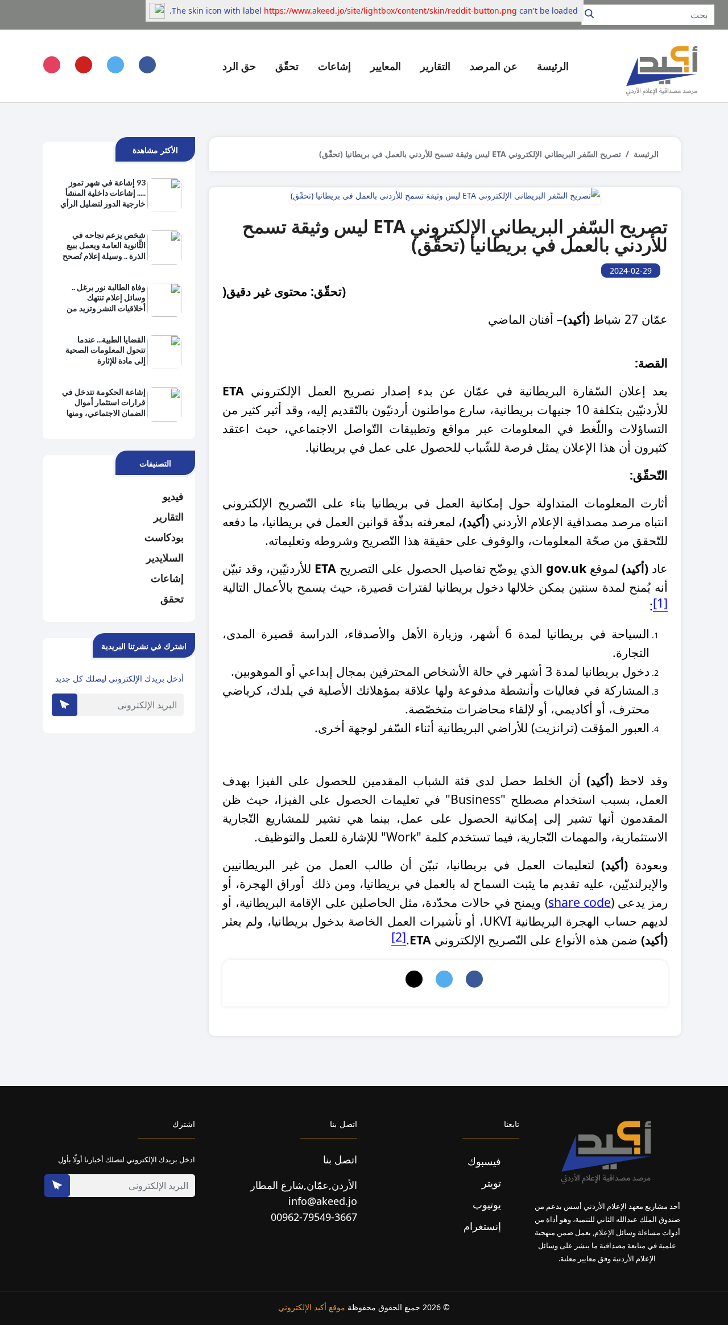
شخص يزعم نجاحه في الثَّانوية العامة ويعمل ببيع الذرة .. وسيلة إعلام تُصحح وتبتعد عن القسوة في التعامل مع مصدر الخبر (104, 246)
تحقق (172, 598)
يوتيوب (488, 1204)
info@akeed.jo (322, 1201)
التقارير (169, 516)
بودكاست (164, 537)
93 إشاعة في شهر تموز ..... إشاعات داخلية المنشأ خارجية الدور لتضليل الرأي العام (103, 193)
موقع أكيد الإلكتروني (311, 1307)
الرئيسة (553, 66)
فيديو (173, 496)
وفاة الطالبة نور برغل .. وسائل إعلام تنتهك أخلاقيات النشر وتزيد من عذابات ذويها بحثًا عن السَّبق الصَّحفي (106, 298)
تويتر (493, 1183)
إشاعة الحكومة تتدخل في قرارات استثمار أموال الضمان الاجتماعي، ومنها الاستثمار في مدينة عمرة (104, 403)
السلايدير (165, 557)
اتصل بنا (340, 1159)
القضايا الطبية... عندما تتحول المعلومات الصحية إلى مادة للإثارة (105, 350)
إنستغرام (484, 1226)
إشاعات (167, 578)
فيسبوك (486, 1161)
